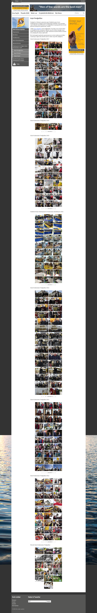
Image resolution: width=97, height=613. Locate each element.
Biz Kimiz (58, 13)
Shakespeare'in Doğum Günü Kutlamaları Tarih (20, 46)
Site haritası (15, 605)
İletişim (14, 600)
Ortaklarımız (16, 37)
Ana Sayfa (15, 13)
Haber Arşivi (17, 56)
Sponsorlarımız (17, 43)
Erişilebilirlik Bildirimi (46, 13)
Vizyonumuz (16, 32)
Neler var (34, 13)
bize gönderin (37, 28)
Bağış (18, 64)
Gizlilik (14, 603)
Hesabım (83, 1)
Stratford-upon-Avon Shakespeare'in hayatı (18, 59)
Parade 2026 (25, 13)
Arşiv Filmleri (17, 53)
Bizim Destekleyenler (18, 40)
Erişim (13, 602)
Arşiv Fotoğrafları (18, 50)
